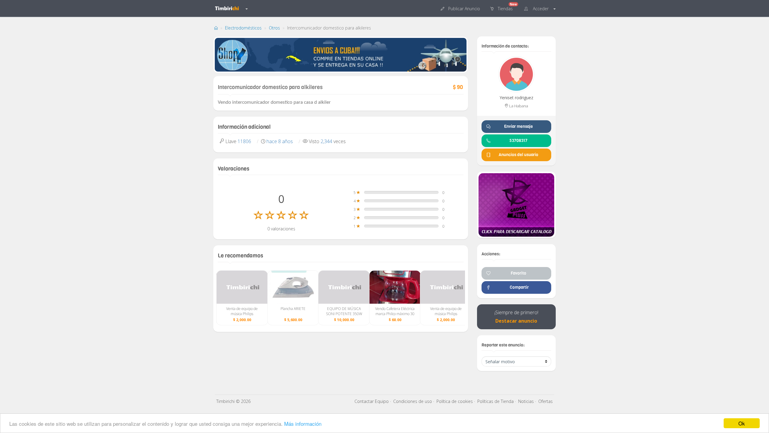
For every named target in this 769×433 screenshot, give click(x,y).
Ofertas (545, 401)
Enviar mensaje (518, 126)
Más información (302, 423)
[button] (461, 8)
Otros (274, 28)
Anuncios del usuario (518, 155)
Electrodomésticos (243, 28)
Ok (741, 423)
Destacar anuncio (516, 321)
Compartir (518, 287)
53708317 (518, 140)
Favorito (518, 273)
